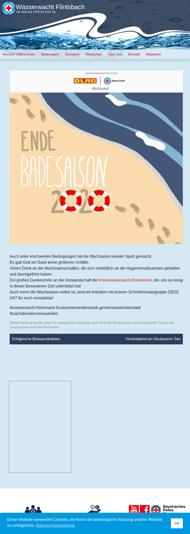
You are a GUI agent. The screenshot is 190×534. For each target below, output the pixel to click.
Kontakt (134, 54)
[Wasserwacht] (8, 11)
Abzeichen (94, 54)
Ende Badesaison (117, 323)
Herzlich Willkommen (18, 54)
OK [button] (177, 523)
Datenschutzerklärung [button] (55, 525)
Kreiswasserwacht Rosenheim (125, 280)
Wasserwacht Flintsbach (50, 7)
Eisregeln (72, 54)
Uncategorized (64, 323)
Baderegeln (50, 54)
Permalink (51, 327)
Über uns (115, 54)
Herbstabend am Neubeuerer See (153, 339)
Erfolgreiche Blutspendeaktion (36, 339)
